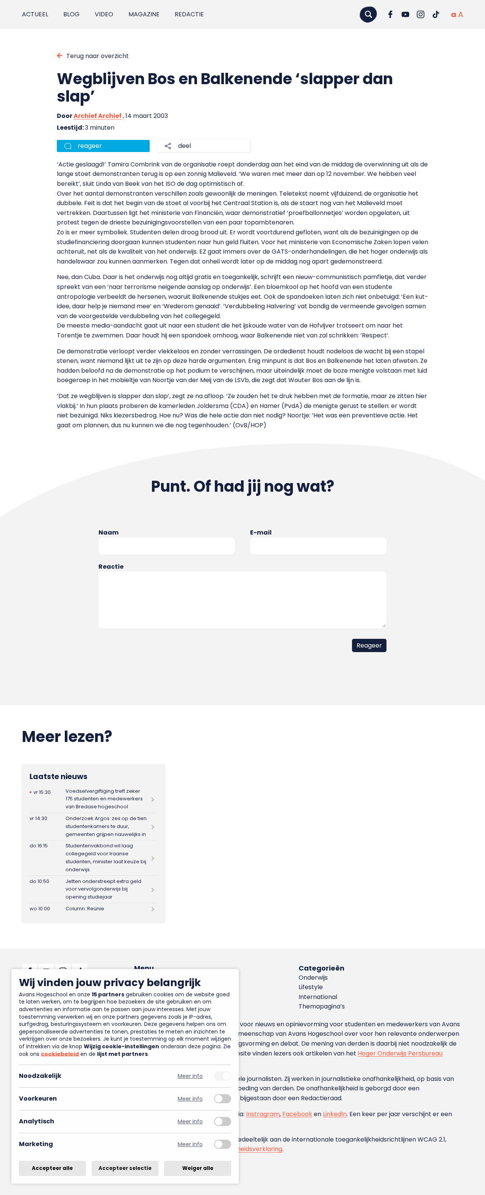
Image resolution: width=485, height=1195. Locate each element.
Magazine (144, 14)
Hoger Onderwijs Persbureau (400, 1053)
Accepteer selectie (125, 1168)
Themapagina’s (322, 1006)
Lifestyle (311, 987)
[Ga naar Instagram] (420, 14)
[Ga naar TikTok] (435, 14)
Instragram (263, 1114)
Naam (109, 532)
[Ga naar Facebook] (390, 14)
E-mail (261, 532)
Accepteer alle (52, 1168)
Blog (71, 14)
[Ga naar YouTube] (405, 14)
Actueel (35, 14)
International (318, 997)
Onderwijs (313, 977)
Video (104, 14)
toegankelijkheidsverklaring (241, 1149)
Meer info (190, 1076)
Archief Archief (98, 115)
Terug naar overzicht (97, 56)
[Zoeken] (368, 14)
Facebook (297, 1114)
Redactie (189, 14)
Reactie (111, 566)
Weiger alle (197, 1168)
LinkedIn (335, 1114)
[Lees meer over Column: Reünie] (93, 908)
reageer (90, 145)
